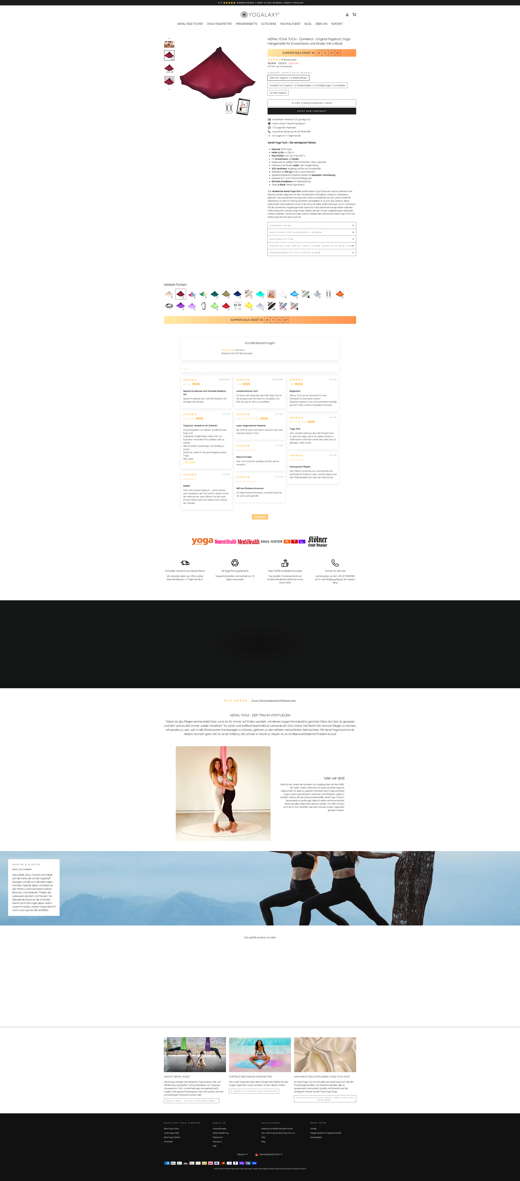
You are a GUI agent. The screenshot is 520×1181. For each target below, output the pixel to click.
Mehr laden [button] (260, 516)
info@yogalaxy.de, (334, 579)
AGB (214, 1146)
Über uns (321, 23)
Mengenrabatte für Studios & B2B (295, 252)
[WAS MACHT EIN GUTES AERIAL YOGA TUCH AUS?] (325, 1054)
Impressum (217, 1141)
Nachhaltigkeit (290, 23)
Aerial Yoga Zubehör (172, 1137)
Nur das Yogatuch (278, 92)
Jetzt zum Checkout (311, 111)
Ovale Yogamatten (219, 23)
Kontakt (337, 23)
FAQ (263, 1137)
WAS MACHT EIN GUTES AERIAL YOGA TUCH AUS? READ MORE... (325, 1099)
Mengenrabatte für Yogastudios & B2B (325, 1133)
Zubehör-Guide (280, 225)
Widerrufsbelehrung (221, 1133)
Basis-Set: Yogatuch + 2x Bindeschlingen (288, 77)
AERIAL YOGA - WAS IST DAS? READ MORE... (191, 1101)
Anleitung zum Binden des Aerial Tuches (277, 1128)
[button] (274, 59)
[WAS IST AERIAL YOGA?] (195, 1054)
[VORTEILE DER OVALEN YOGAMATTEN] (260, 1054)
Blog (308, 23)
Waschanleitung (282, 239)
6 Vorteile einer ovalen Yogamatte (254, 1091)
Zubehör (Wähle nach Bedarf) (290, 72)
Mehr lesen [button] (190, 462)
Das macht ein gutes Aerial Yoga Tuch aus (278, 1133)
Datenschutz (218, 1137)
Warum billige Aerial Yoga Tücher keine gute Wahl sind (311, 246)
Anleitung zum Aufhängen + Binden (296, 232)
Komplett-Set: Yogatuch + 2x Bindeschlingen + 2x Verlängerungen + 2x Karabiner (307, 85)
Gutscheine (268, 23)
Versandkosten (286, 66)
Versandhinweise (219, 1128)
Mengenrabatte (246, 23)
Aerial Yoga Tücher (190, 23)
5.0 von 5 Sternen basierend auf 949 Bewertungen (273, 700)
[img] (189, 379)
